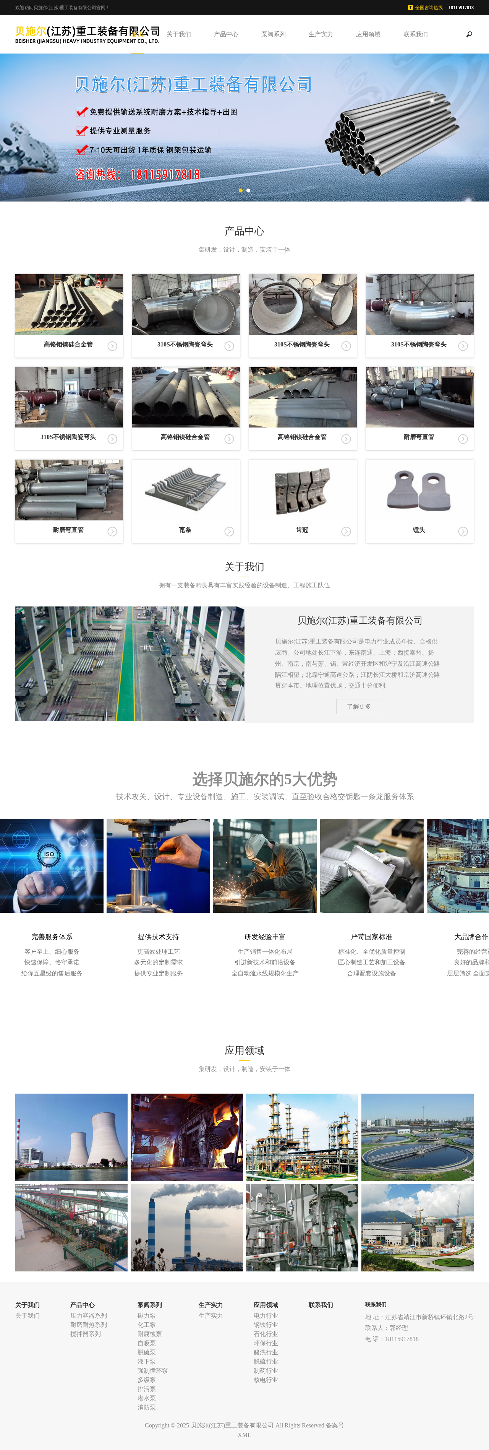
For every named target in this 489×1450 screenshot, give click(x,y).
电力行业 (266, 1315)
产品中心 (226, 34)
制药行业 (266, 1370)
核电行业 (266, 1380)
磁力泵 (147, 1315)
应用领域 (368, 34)
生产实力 (321, 34)
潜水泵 (147, 1398)
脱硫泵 (147, 1352)
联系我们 (415, 34)
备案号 (335, 1425)
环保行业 (266, 1343)
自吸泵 (147, 1343)
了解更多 (359, 706)
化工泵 (147, 1325)
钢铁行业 (266, 1325)
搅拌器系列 (85, 1334)
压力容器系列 (88, 1315)
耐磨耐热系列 (88, 1325)
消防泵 (147, 1407)
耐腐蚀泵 (150, 1334)
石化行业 (266, 1334)
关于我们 (179, 34)
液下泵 (147, 1361)
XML (244, 1435)
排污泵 (147, 1389)
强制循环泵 (153, 1370)
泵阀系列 (273, 34)
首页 (137, 34)
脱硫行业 (266, 1361)
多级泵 (147, 1380)
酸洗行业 (266, 1352)
